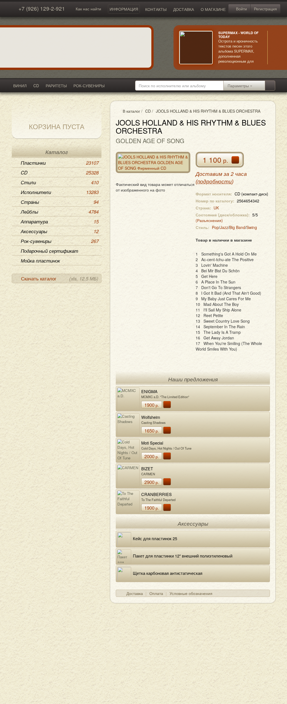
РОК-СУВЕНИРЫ (89, 85)
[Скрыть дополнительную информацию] (275, 47)
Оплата (156, 593)
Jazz (224, 227)
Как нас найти (88, 8)
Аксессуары (60, 231)
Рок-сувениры (60, 241)
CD (36, 85)
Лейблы (60, 211)
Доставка (134, 593)
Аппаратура (60, 221)
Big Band (237, 227)
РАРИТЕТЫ (56, 85)
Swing (251, 227)
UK (216, 208)
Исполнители (60, 192)
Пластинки (60, 162)
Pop (215, 227)
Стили (60, 182)
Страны (60, 202)
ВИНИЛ (20, 85)
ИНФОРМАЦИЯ (124, 9)
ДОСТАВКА (183, 9)
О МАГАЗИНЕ (213, 9)
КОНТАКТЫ (155, 9)
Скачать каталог (59, 278)
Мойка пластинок (40, 260)
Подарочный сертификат (49, 250)
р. (151, 404)
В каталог (131, 111)
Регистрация (265, 8)
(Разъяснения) (209, 220)
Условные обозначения (191, 593)
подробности (214, 182)
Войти (241, 8)
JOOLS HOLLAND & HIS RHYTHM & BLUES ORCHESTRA (208, 111)
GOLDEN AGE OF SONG (150, 140)
